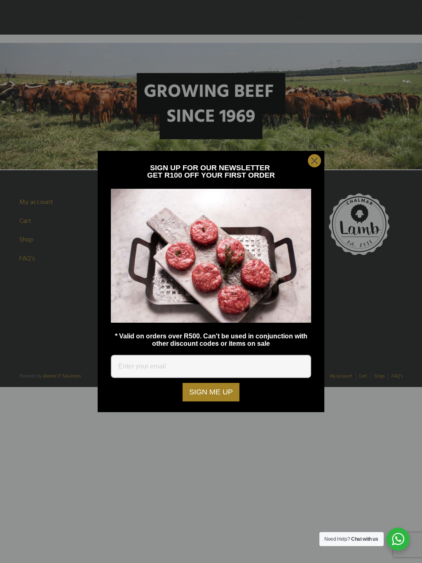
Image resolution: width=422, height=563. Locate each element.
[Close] (314, 161)
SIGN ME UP (211, 392)
